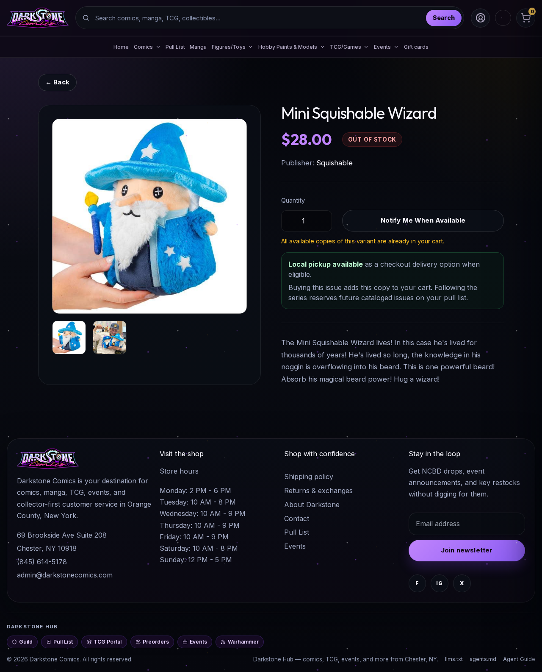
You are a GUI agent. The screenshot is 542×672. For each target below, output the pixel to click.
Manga (198, 47)
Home (121, 47)
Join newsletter (466, 550)
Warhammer (243, 642)
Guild (26, 642)
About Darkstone (312, 504)
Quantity (293, 200)
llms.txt (454, 659)
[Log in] (480, 18)
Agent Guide (519, 659)
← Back (57, 82)
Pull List (175, 47)
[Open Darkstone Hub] (503, 18)
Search (444, 17)
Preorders (156, 642)
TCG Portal (108, 642)
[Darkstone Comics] (38, 18)
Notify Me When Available (423, 220)
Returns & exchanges (318, 490)
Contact (296, 518)
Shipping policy (308, 476)
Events (295, 546)
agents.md (483, 659)
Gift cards (416, 47)
